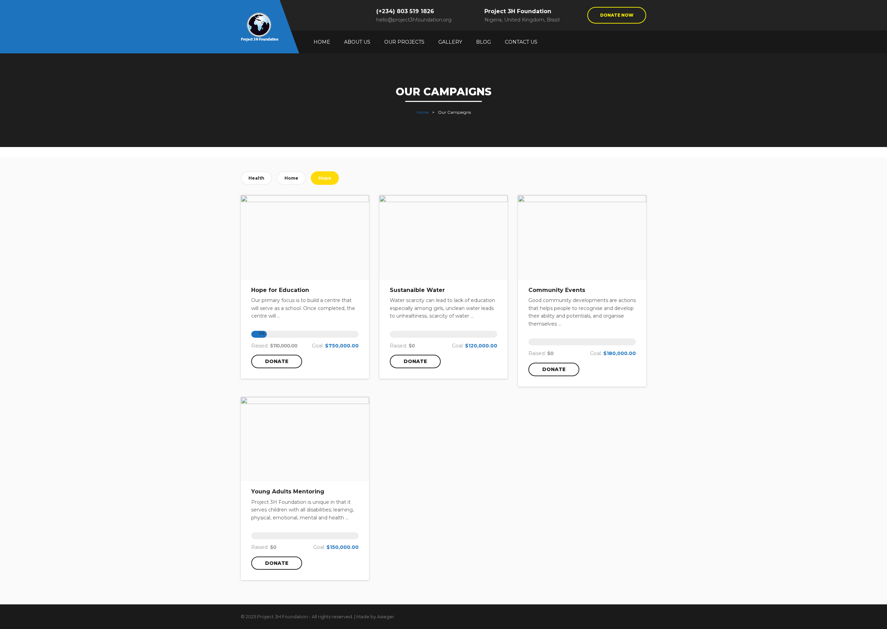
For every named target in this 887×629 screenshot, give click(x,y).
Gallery (450, 42)
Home (322, 42)
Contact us (521, 42)
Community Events (556, 290)
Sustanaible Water (417, 290)
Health (256, 178)
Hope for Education (280, 290)
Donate (276, 361)
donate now (616, 15)
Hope (324, 178)
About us (357, 42)
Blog (483, 42)
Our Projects (404, 42)
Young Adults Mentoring (287, 491)
